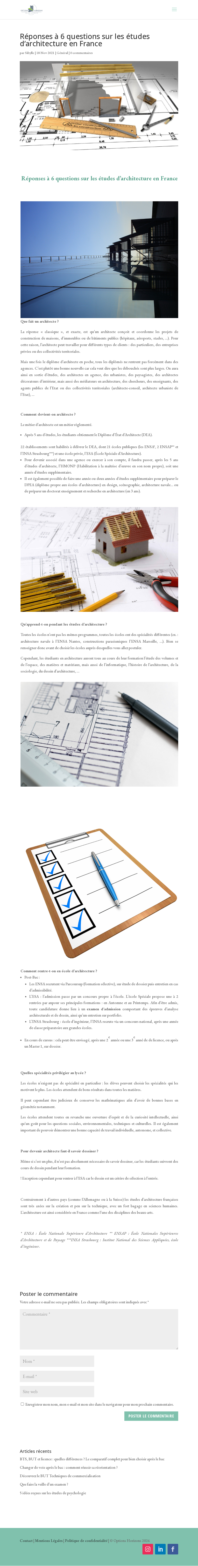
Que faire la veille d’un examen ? (44, 1484)
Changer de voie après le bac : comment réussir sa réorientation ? (69, 1467)
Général (62, 53)
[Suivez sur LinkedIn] (160, 1549)
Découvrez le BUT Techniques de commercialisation (60, 1475)
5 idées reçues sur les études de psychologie (53, 1492)
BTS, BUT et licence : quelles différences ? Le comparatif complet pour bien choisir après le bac (92, 1459)
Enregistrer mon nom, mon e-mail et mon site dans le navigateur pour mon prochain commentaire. (99, 1404)
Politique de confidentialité (86, 1540)
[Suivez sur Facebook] (173, 1549)
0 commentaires (81, 53)
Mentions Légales (49, 1540)
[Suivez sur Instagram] (147, 1549)
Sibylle (29, 53)
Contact (26, 1540)
